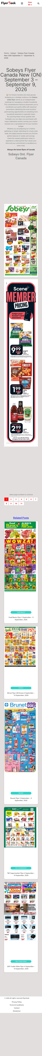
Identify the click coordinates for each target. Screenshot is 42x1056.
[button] (22, 3)
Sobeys (13, 53)
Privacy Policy (17, 1002)
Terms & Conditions (17, 1005)
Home (6, 53)
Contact (17, 1008)
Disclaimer (17, 1011)
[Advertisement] (21, 28)
